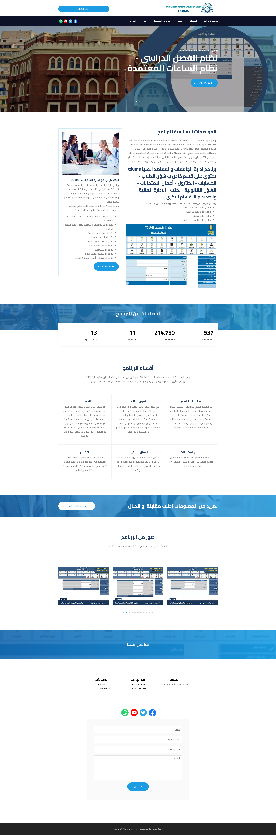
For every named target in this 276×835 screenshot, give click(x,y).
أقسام (180, 21)
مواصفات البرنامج (211, 21)
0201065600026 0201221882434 (138, 686)
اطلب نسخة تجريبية (106, 266)
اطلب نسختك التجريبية (204, 83)
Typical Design (157, 829)
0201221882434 (101, 688)
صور (144, 21)
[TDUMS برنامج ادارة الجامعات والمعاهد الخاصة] (190, 8)
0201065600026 (101, 684)
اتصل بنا (133, 21)
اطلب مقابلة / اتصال (76, 506)
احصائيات (193, 21)
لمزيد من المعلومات (162, 21)
